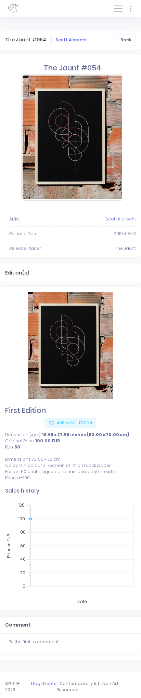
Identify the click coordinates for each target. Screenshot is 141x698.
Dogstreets (43, 683)
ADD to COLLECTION (74, 423)
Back (125, 40)
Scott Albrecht (71, 40)
